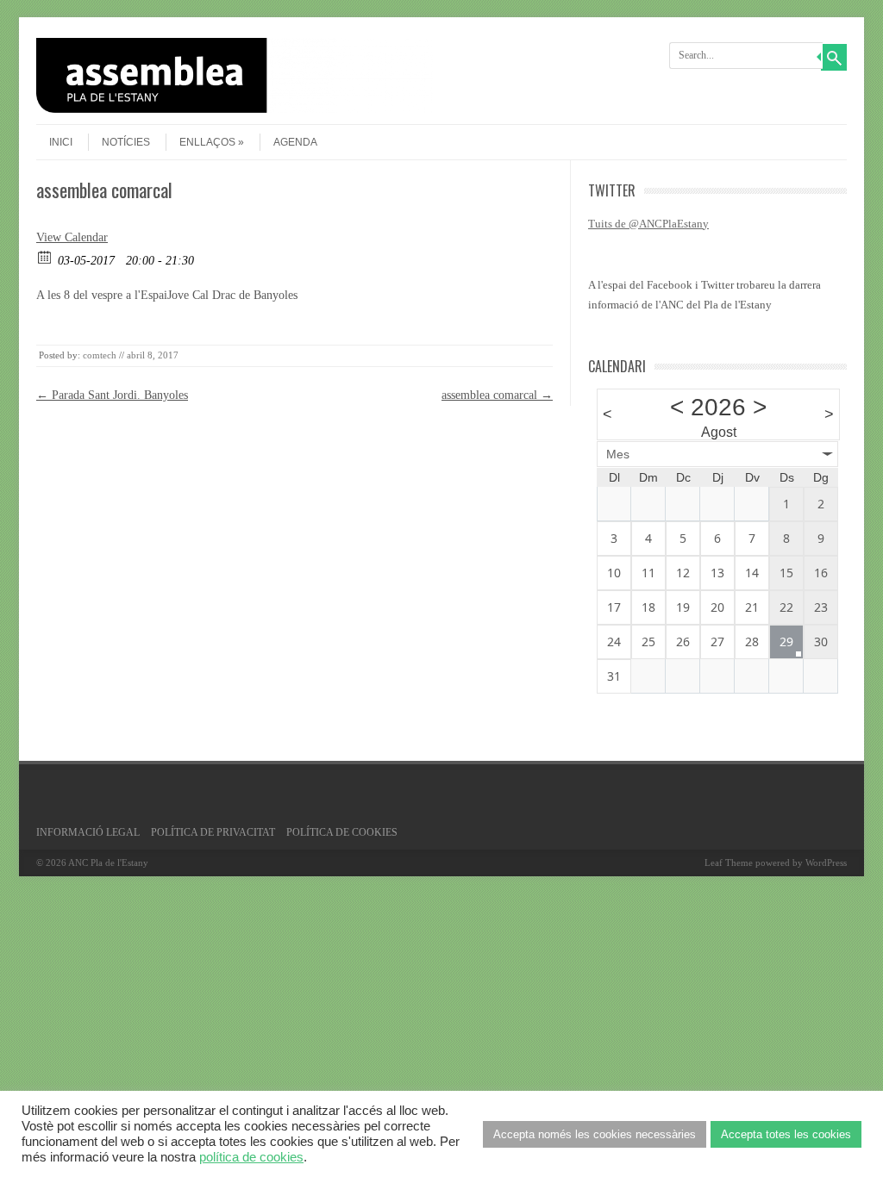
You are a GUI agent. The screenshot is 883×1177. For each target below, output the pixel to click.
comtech (99, 355)
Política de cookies (342, 832)
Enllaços (207, 142)
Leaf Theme (729, 862)
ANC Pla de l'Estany (108, 862)
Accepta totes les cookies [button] (786, 1134)
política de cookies (251, 1157)
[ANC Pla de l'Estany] (234, 109)
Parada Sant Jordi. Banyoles (112, 395)
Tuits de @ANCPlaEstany (648, 223)
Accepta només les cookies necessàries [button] (594, 1134)
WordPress (826, 862)
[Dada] (45, 256)
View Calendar (72, 237)
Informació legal (88, 832)
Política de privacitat (213, 832)
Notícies (126, 142)
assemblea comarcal (497, 395)
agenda (295, 142)
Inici (60, 142)
